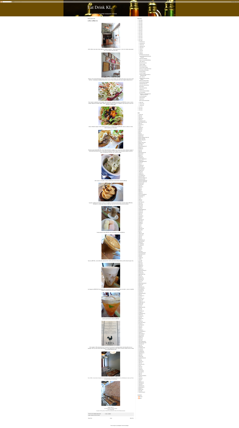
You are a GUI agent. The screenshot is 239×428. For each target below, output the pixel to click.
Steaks (139, 355)
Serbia (139, 328)
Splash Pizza (141, 99)
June (140, 50)
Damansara (140, 176)
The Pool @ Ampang (142, 96)
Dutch (139, 188)
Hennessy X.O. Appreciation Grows (145, 68)
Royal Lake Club (141, 322)
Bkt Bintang (140, 143)
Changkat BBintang (141, 161)
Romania (140, 321)
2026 (140, 20)
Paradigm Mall (140, 302)
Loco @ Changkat (142, 73)
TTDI (139, 376)
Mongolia (140, 276)
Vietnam (139, 384)
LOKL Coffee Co (142, 61)
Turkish (139, 379)
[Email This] (105, 413)
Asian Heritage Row (141, 122)
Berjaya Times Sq (141, 142)
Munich (139, 281)
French (139, 204)
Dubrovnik (140, 186)
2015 (140, 36)
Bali (139, 132)
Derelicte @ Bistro (142, 71)
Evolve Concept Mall (141, 194)
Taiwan (139, 360)
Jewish (139, 236)
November (141, 43)
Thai (139, 368)
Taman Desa (140, 364)
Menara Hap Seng (141, 270)
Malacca (139, 262)
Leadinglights (119, 425)
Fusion (139, 205)
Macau (139, 261)
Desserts (95, 415)
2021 (140, 27)
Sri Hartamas (140, 347)
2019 (140, 30)
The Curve (140, 370)
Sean (141, 398)
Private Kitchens (141, 313)
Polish (139, 309)
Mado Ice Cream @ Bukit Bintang (145, 60)
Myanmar (140, 284)
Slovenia (139, 337)
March (141, 102)
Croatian (139, 172)
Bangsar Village (141, 139)
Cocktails (140, 170)
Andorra (139, 119)
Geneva (139, 208)
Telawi (139, 366)
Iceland (139, 223)
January (141, 105)
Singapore (140, 336)
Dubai (139, 185)
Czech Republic (141, 175)
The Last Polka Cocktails (143, 67)
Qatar (139, 319)
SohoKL (139, 338)
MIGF (139, 275)
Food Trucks (140, 202)
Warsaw (139, 388)
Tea (139, 365)
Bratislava (140, 147)
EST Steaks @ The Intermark (144, 54)
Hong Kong (140, 219)
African (139, 115)
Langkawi (140, 257)
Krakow (139, 255)
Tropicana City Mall (141, 375)
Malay (139, 264)
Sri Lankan (140, 350)
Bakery (139, 131)
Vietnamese (140, 385)
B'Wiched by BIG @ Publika (144, 80)
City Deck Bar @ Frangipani (144, 82)
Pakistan (139, 300)
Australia (139, 127)
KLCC (139, 247)
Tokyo (139, 373)
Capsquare (140, 160)
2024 (140, 23)
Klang (139, 246)
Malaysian (140, 265)
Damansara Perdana (142, 180)
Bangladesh (140, 134)
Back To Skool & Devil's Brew (144, 100)
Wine (139, 390)
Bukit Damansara (141, 152)
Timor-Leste (140, 371)
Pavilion (139, 303)
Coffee (139, 171)
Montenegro (140, 279)
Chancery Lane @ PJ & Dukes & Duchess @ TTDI (144, 75)
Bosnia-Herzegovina (141, 146)
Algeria (139, 117)
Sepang (139, 327)
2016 (140, 34)
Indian (139, 227)
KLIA (139, 250)
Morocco (139, 280)
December (141, 41)
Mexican (139, 271)
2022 (140, 26)
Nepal (139, 285)
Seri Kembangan (141, 331)
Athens (139, 123)
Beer (139, 141)
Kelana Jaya (140, 241)
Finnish (139, 200)
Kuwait (139, 256)
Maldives (140, 266)
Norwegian (140, 290)
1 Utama (139, 114)
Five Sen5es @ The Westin (144, 70)
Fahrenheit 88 (140, 195)
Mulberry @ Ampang (142, 65)
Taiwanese (140, 361)
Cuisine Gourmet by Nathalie (144, 90)
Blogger (127, 425)
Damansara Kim (141, 179)
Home (111, 418)
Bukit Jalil (140, 153)
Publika (139, 314)
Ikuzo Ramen (141, 86)
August (141, 47)
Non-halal (140, 289)
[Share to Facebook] (109, 413)
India (139, 226)
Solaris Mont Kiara (141, 342)
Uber (139, 380)
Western (98, 415)
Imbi (139, 224)
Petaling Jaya (140, 307)
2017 (140, 33)
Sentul (139, 326)
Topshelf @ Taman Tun (143, 83)
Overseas (140, 299)
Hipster (139, 218)
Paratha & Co (141, 89)
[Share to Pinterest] (110, 413)
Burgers (139, 156)
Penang (139, 304)
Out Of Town (140, 298)
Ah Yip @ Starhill (142, 92)
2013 (140, 39)
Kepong (139, 242)
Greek (139, 214)
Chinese (139, 166)
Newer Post (90, 418)
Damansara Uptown (141, 181)
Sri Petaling (140, 351)
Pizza (139, 308)
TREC (139, 374)
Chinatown (92, 415)
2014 (140, 37)
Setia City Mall (140, 333)
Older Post (132, 418)
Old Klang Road (141, 293)
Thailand (139, 369)
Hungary (139, 222)
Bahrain (139, 129)
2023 (140, 24)
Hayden (141, 396)
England (139, 191)
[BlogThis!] (106, 413)
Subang (139, 356)
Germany (140, 212)
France (139, 203)
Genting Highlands (141, 209)
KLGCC (139, 248)
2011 (140, 107)
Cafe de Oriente (142, 97)
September (141, 46)
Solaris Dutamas (141, 341)
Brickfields (140, 148)
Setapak (139, 332)
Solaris (139, 340)
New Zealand (140, 288)
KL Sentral (140, 245)
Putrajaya (140, 318)
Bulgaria (139, 155)
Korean (139, 251)
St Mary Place (140, 352)
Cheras (139, 162)
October (141, 44)
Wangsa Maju (140, 387)
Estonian (139, 193)
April (140, 53)
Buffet (139, 151)
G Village (140, 207)
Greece (139, 213)
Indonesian (140, 228)
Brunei (139, 150)
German (139, 210)
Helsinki (139, 217)
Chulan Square (141, 167)
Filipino (139, 199)
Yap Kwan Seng (141, 392)
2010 (140, 108)
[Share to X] (108, 413)
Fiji (138, 198)
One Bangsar (140, 295)
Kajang (139, 238)
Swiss (139, 359)
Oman (139, 294)
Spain (139, 345)
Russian (139, 323)
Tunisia (139, 378)
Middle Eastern (141, 274)
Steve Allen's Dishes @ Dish (144, 85)
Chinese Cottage (142, 64)
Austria (139, 128)
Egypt (139, 190)
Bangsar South (141, 138)
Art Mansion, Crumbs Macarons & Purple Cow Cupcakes (145, 94)
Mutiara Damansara (141, 283)
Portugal (139, 312)
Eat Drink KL (100, 7)
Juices (139, 237)
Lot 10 (139, 260)
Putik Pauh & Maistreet (143, 58)
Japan (139, 232)
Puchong (140, 316)
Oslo (139, 297)
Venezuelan (140, 383)
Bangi (139, 133)
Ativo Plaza (140, 124)
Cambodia (140, 157)
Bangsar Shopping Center (142, 137)
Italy (139, 231)
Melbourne (140, 269)
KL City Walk (140, 243)
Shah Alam (140, 335)
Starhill (139, 354)
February (141, 103)
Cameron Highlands (141, 158)
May (140, 52)
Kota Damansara (141, 252)
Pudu (139, 317)
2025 (140, 21)
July (140, 49)
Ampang (139, 118)
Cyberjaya (140, 174)
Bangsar (139, 136)
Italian (139, 229)
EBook (139, 189)
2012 (140, 40)
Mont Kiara (140, 278)
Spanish (139, 346)
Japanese (140, 233)
